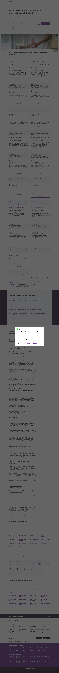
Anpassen (35, 343)
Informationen (27, 338)
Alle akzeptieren (20, 343)
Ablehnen (28, 343)
